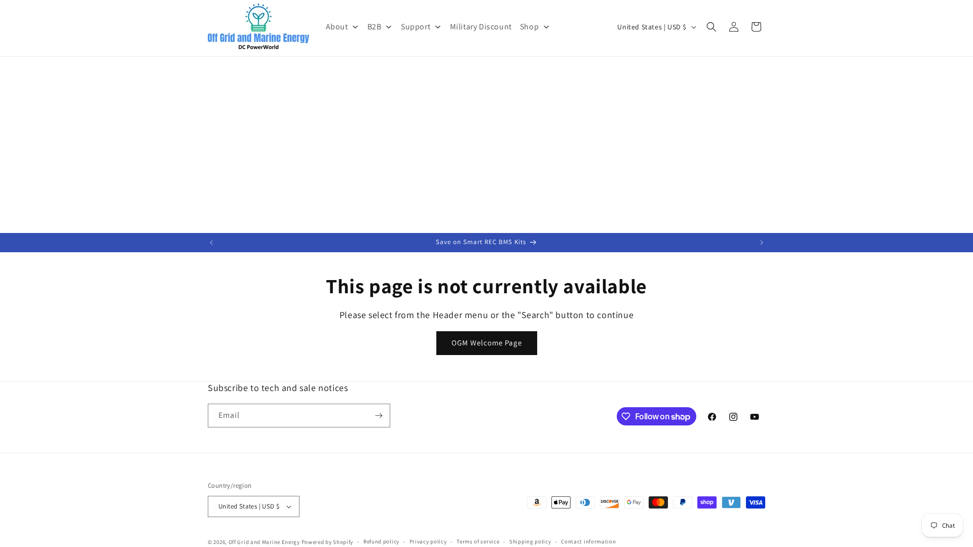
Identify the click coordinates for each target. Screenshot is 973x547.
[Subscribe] (378, 415)
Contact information (588, 541)
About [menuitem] (337, 26)
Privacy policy (428, 541)
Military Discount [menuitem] (481, 26)
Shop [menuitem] (529, 26)
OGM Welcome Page (487, 342)
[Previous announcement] (211, 242)
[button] (711, 27)
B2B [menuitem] (374, 26)
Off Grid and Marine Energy (264, 541)
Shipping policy (530, 541)
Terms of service (478, 541)
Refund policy (381, 541)
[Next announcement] (762, 242)
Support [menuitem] (415, 26)
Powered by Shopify (328, 541)
